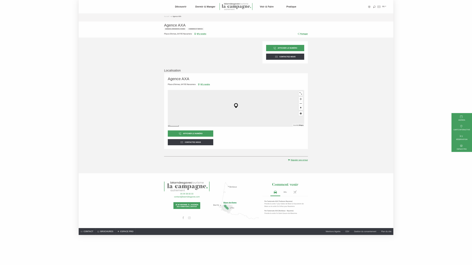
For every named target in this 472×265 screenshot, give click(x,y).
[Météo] (369, 8)
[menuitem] (180, 6)
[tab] (275, 193)
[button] (383, 6)
